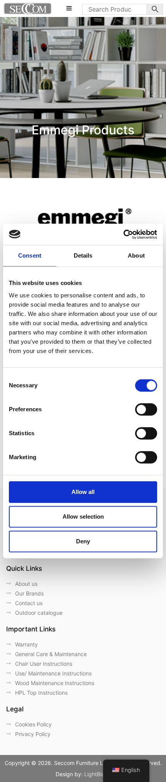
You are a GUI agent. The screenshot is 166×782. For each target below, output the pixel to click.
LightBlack (97, 774)
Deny (83, 541)
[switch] (146, 409)
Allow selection (83, 516)
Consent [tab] (29, 255)
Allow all (83, 492)
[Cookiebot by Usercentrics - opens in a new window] (123, 234)
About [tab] (136, 255)
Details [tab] (83, 255)
